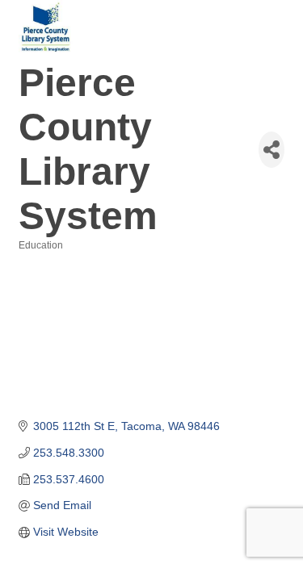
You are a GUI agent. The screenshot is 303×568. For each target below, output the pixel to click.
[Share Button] (271, 150)
